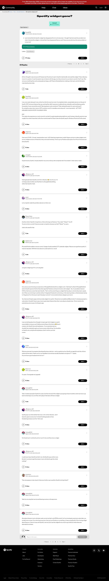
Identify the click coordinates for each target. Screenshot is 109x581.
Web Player (56, 556)
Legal (5, 578)
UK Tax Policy (68, 578)
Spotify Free (71, 566)
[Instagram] (94, 550)
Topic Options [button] (23, 27)
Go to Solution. (31, 46)
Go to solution (55, 24)
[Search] (96, 8)
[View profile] (23, 33)
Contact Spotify (57, 562)
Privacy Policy (24, 578)
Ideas (65, 7)
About (24, 552)
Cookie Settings (33, 578)
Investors (40, 562)
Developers (41, 556)
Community (10, 7)
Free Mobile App (57, 559)
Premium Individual (73, 552)
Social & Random (21, 12)
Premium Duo (71, 556)
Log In (100, 7)
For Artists (40, 552)
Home (10, 12)
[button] (87, 33)
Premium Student (72, 562)
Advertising (41, 559)
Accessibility (49, 578)
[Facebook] (103, 550)
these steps (64, 3)
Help (43, 7)
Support (55, 552)
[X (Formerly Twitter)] (99, 550)
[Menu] (105, 8)
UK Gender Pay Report (79, 578)
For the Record (26, 559)
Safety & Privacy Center (13, 578)
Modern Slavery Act (58, 578)
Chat (54, 7)
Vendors (40, 566)
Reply (82, 58)
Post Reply (82, 537)
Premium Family (72, 559)
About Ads (41, 578)
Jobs (23, 556)
